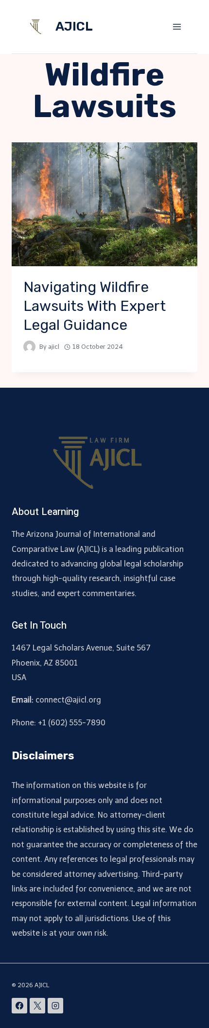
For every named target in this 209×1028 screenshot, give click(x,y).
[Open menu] (177, 26)
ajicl (53, 346)
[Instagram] (55, 1005)
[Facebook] (19, 1005)
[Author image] (29, 347)
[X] (37, 1005)
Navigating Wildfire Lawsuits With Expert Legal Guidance (94, 306)
